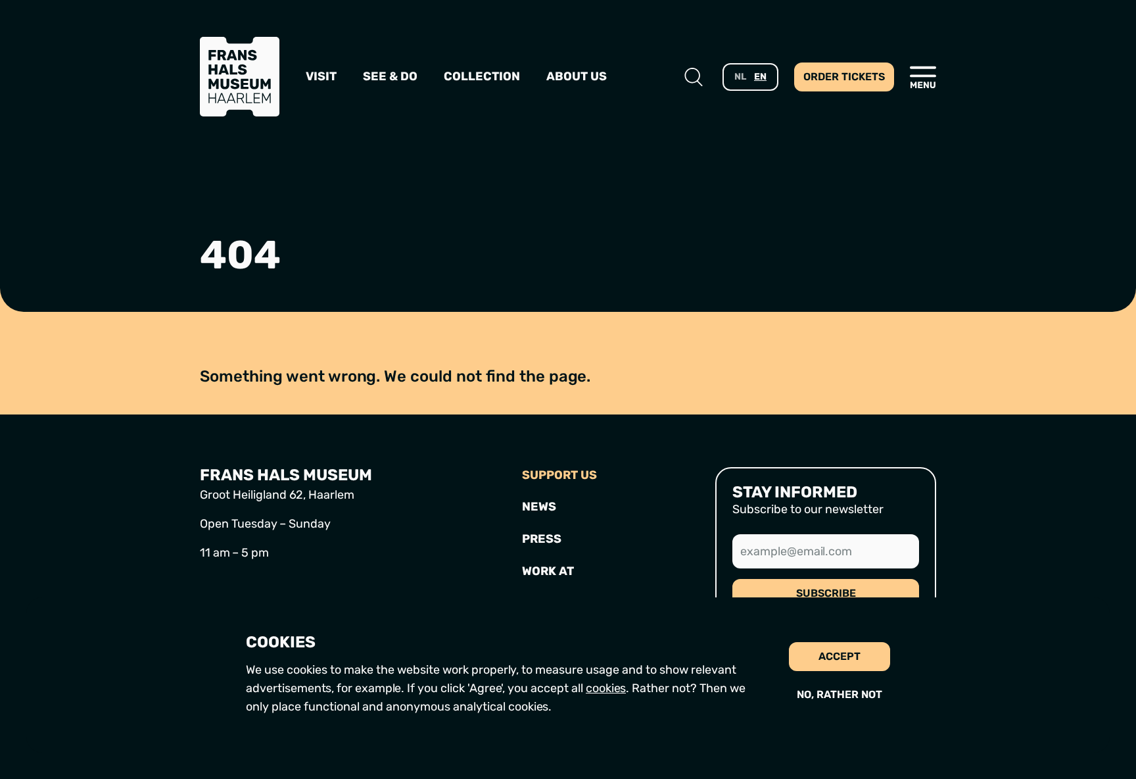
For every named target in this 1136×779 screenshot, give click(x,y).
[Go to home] (239, 76)
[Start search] (693, 77)
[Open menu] (923, 77)
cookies (606, 688)
